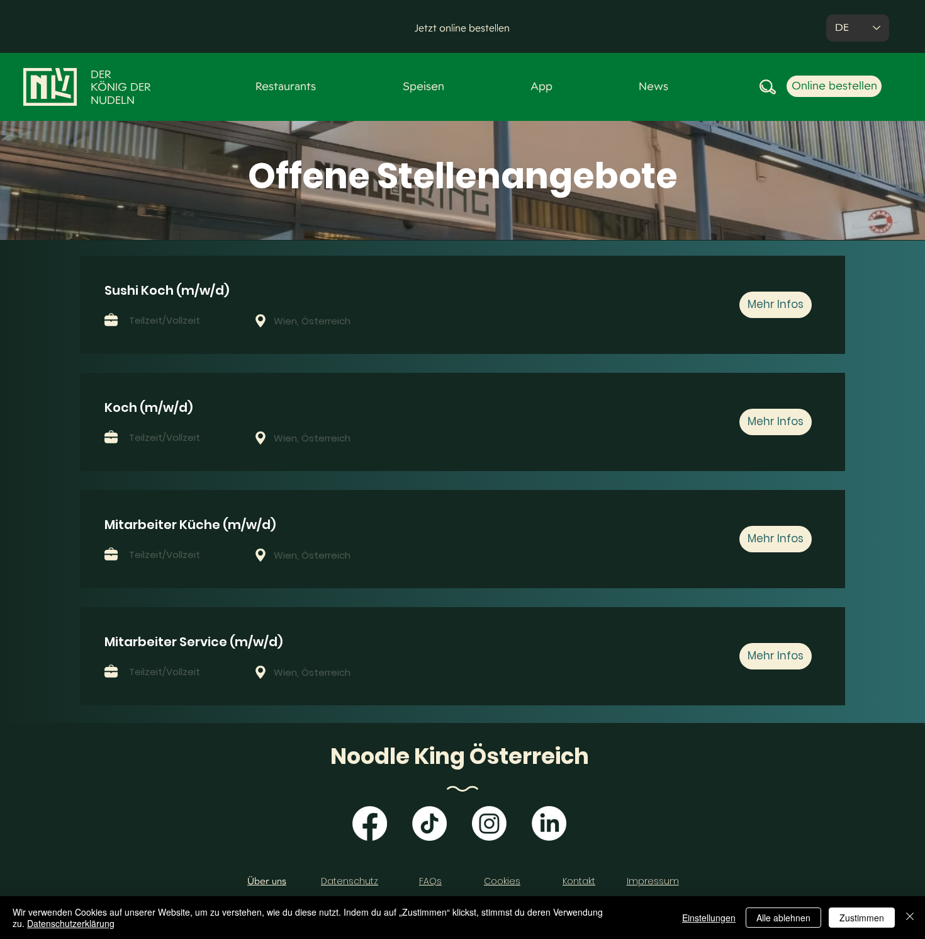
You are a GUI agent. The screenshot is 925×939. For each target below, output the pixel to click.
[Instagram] (489, 823)
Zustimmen (861, 917)
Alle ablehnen (783, 917)
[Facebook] (369, 823)
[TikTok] (429, 823)
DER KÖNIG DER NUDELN (121, 87)
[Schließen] (909, 917)
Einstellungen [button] (709, 917)
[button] (462, 28)
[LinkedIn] (549, 823)
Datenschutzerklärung (71, 923)
